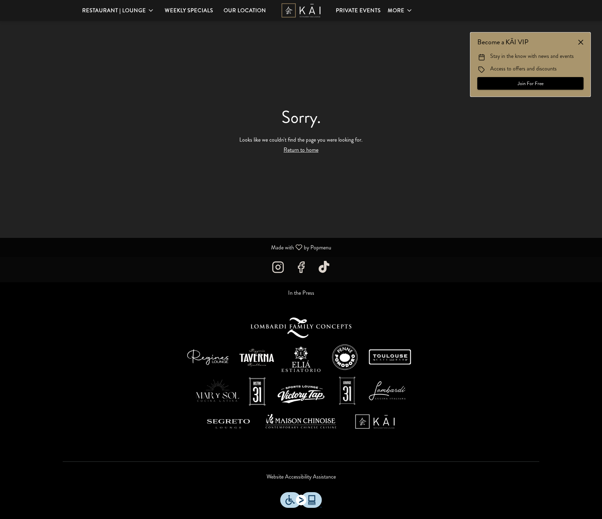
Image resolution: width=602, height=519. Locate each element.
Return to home (301, 150)
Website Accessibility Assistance (301, 477)
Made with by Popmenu (168, 247)
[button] (118, 10)
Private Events (358, 10)
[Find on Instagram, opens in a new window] (278, 269)
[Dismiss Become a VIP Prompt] (580, 42)
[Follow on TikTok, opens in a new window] (324, 269)
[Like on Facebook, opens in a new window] (301, 269)
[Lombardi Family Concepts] (301, 377)
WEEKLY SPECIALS (189, 10)
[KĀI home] (301, 10)
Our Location (245, 10)
